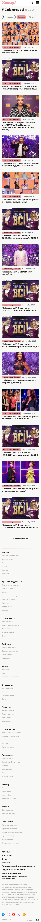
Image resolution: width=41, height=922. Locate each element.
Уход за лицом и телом (10, 585)
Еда (3, 673)
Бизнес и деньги (8, 710)
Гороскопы (7, 822)
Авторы (6, 852)
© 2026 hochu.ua (8, 920)
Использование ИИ (11, 874)
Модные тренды (8, 632)
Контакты (7, 856)
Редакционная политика (14, 870)
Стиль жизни (8, 730)
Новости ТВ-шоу (8, 788)
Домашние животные (10, 651)
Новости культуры (9, 814)
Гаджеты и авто (8, 747)
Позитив (5, 743)
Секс (3, 692)
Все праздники (7, 776)
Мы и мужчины (7, 688)
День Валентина (8, 758)
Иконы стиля (6, 629)
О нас (4, 859)
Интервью (6, 574)
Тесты (4, 740)
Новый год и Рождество (11, 762)
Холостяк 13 (6, 791)
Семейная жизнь (8, 695)
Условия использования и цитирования (14, 878)
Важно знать (6, 721)
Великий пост (7, 769)
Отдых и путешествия (10, 736)
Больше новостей (20, 538)
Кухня (5, 667)
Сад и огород (7, 655)
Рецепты (5, 670)
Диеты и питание (8, 599)
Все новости (8, 17)
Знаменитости (7, 559)
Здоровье (5, 603)
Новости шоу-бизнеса (11, 47)
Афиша (5, 807)
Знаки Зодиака (7, 839)
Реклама (6, 863)
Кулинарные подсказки (10, 677)
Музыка (5, 570)
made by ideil (33, 920)
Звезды (21, 17)
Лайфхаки (6, 658)
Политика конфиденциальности (18, 866)
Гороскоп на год (8, 836)
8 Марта (5, 766)
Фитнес (5, 610)
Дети (4, 699)
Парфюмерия (7, 607)
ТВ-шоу (32, 17)
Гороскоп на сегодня (9, 825)
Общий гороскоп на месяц (12, 832)
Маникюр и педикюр (9, 596)
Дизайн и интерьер (9, 647)
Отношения (7, 685)
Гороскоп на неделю (9, 829)
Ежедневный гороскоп (10, 843)
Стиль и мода (8, 619)
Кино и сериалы (8, 810)
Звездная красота (9, 563)
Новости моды (7, 622)
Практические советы (10, 625)
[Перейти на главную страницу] (9, 3)
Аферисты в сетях (9, 799)
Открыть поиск (32, 3)
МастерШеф (7, 795)
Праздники (7, 755)
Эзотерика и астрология (11, 733)
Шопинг (5, 636)
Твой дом (6, 644)
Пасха (4, 773)
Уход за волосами (8, 589)
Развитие (6, 707)
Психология (6, 718)
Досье (4, 566)
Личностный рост (8, 714)
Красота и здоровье (12, 582)
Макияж (5, 592)
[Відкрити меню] (37, 2)
